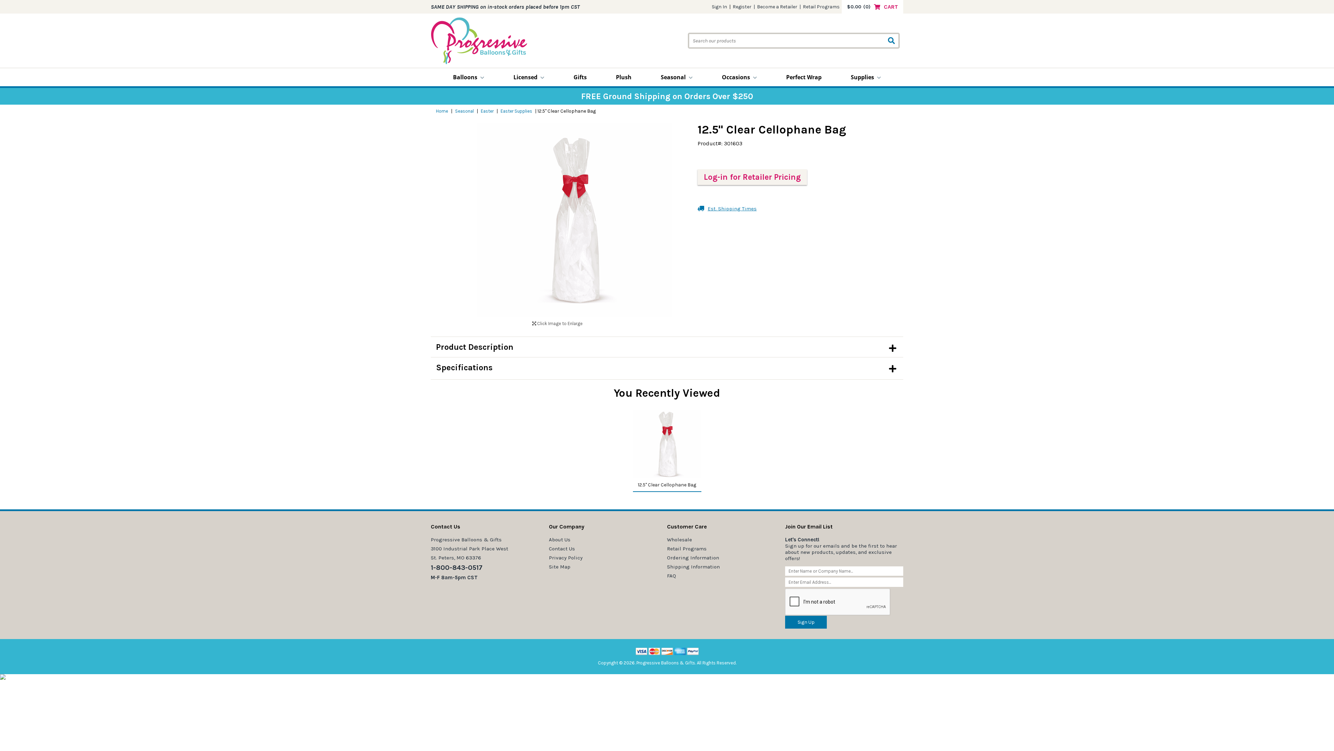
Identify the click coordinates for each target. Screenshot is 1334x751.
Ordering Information (693, 558)
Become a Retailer (777, 7)
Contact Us (562, 549)
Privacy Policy (566, 558)
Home (442, 111)
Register (742, 7)
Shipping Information (693, 567)
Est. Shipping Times (732, 208)
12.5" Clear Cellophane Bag (667, 485)
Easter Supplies (516, 111)
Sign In (719, 7)
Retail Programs (821, 7)
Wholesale (679, 539)
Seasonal (673, 77)
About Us (559, 539)
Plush (624, 77)
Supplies (862, 77)
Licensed (525, 77)
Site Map (559, 567)
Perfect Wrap (804, 77)
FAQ (671, 576)
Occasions (736, 77)
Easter (487, 111)
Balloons (465, 77)
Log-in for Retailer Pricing (752, 177)
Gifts (580, 77)
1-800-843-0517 (457, 568)
